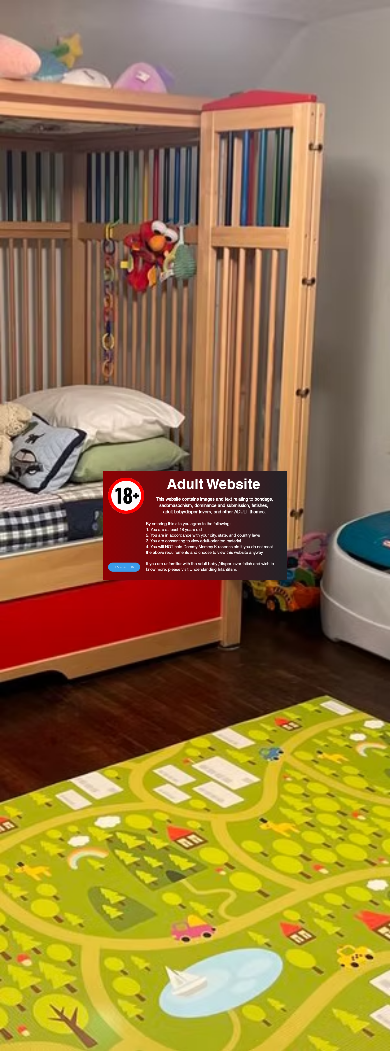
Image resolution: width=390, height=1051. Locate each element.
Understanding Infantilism (213, 569)
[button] (124, 567)
